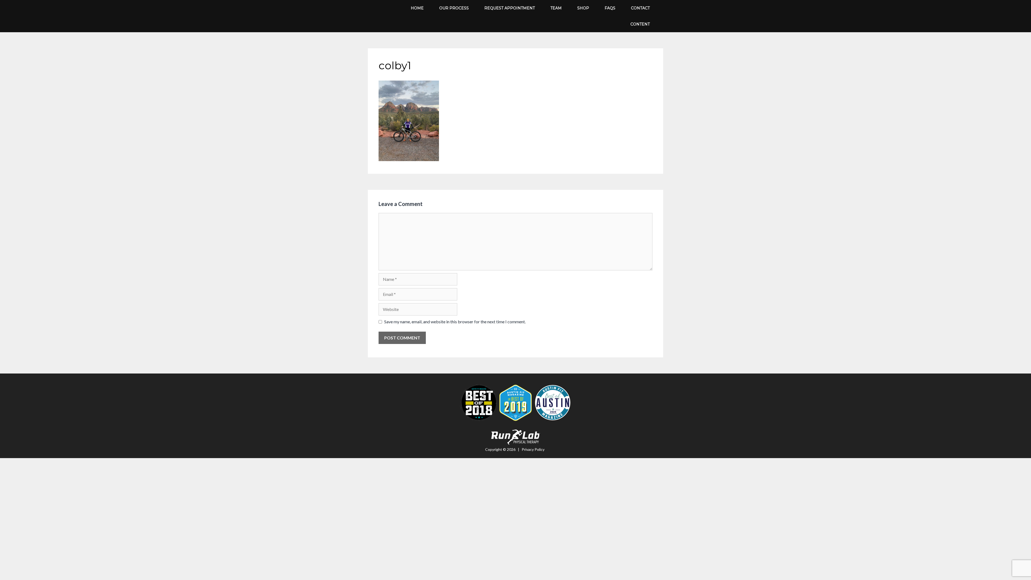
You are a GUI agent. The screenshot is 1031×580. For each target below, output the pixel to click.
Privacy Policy (533, 449)
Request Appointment (509, 8)
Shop (583, 8)
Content (640, 24)
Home (417, 8)
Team (556, 8)
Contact (640, 8)
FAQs (610, 8)
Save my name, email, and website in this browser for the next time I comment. (455, 321)
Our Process (454, 8)
